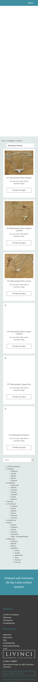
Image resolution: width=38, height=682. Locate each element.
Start (3, 141)
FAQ (5, 640)
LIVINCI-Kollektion (11, 615)
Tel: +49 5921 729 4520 (14, 673)
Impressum (7, 635)
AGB (5, 649)
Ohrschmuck (8, 620)
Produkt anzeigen (19, 190)
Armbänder (11, 141)
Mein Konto (7, 637)
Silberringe (7, 617)
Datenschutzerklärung (11, 646)
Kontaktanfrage (9, 643)
